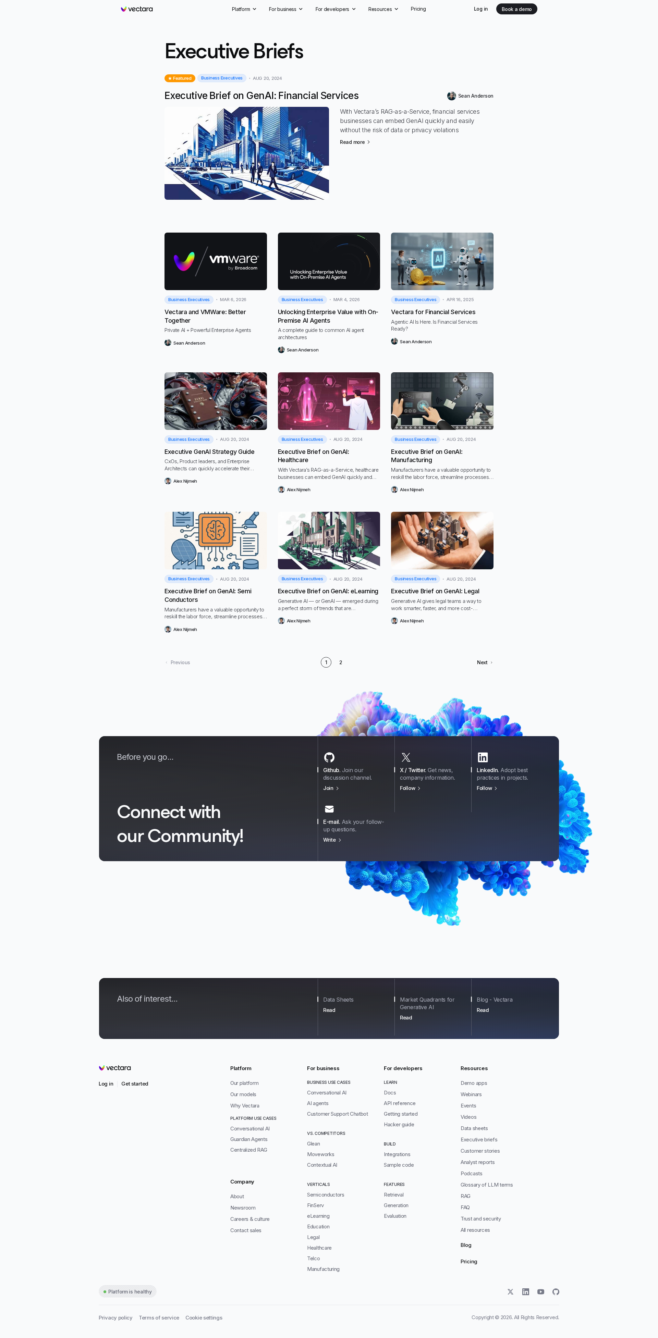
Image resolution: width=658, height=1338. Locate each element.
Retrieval (393, 1194)
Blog (466, 1245)
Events (468, 1105)
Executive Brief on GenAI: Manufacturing (426, 456)
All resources (475, 1229)
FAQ (465, 1207)
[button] (485, 662)
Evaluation (395, 1215)
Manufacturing (323, 1269)
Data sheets (474, 1128)
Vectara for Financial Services (433, 311)
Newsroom (243, 1207)
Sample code (399, 1164)
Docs (390, 1092)
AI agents (317, 1103)
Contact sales (245, 1230)
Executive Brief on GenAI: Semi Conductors (207, 595)
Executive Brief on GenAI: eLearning (328, 591)
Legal (313, 1237)
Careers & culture (250, 1219)
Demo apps (474, 1083)
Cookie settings (203, 1317)
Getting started (401, 1113)
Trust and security (481, 1218)
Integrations (397, 1154)
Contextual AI (322, 1164)
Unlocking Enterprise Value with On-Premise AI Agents (328, 316)
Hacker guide (399, 1124)
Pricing (469, 1261)
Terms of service (159, 1317)
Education (318, 1226)
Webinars (471, 1094)
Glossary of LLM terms (487, 1184)
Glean (313, 1143)
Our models (243, 1094)
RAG (466, 1196)
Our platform (244, 1083)
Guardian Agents (249, 1139)
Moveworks (320, 1154)
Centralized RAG (248, 1149)
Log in (481, 9)
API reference (400, 1103)
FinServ (315, 1205)
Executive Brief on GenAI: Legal (435, 591)
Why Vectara (244, 1105)
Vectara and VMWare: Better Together (205, 316)
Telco (313, 1258)
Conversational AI (250, 1128)
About (237, 1196)
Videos (468, 1116)
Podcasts (472, 1173)
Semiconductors (325, 1194)
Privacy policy (116, 1317)
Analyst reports (478, 1162)
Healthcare (319, 1247)
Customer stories (480, 1150)
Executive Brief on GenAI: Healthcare (313, 456)
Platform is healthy (130, 1291)
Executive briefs (479, 1139)
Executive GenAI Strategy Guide (209, 451)
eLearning (318, 1215)
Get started (134, 1083)
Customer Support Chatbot (337, 1113)
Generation (396, 1205)
